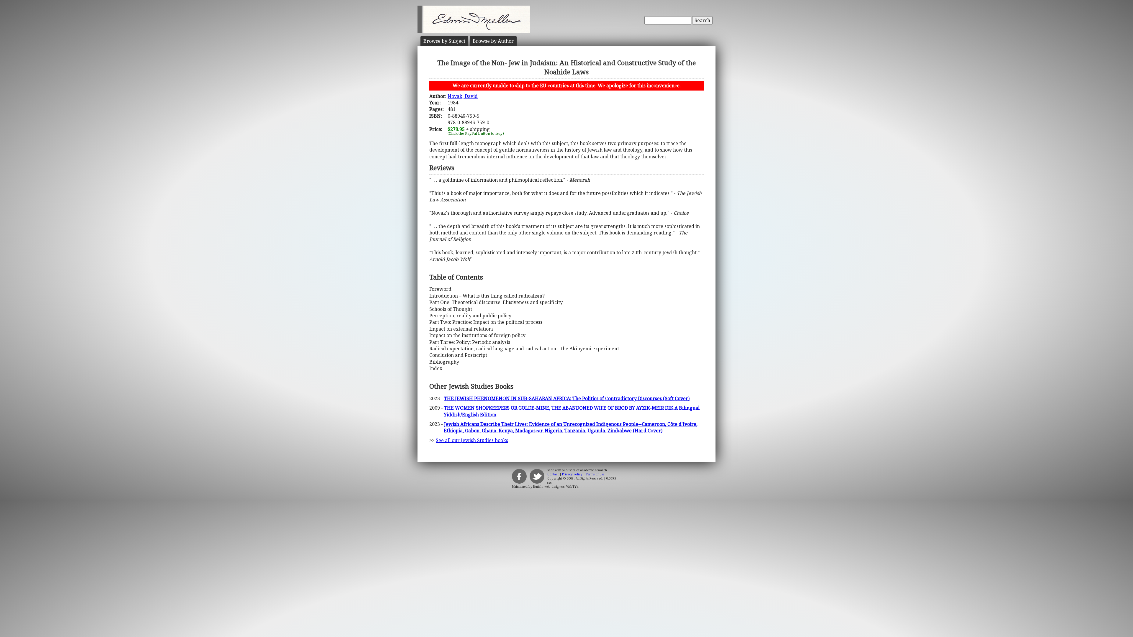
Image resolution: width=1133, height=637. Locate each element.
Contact (553, 474)
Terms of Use (595, 474)
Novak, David (463, 96)
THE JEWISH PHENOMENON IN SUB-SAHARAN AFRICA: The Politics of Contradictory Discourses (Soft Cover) (567, 398)
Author (493, 41)
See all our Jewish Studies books (472, 440)
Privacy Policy (572, 474)
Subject (444, 41)
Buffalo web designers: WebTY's (555, 487)
